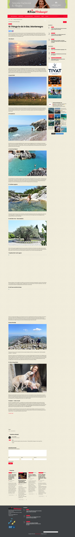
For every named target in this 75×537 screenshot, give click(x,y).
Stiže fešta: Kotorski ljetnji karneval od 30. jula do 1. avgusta (58, 54)
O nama (46, 16)
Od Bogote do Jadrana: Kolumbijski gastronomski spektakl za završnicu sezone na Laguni (33, 523)
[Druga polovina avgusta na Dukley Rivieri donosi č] (57, 129)
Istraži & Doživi (21, 16)
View (22, 475)
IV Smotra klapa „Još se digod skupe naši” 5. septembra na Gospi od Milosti (58, 35)
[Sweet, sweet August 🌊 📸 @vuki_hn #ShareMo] (64, 129)
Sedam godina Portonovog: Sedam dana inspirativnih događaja (58, 60)
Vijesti (10, 472)
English (42, 16)
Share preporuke (37, 16)
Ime (8, 457)
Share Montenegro (38, 533)
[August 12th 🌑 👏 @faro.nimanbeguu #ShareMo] (51, 129)
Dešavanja (21, 472)
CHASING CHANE (10, 413)
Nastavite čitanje (21, 499)
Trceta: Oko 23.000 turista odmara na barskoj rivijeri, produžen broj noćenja (58, 29)
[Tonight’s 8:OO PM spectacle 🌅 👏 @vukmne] (51, 117)
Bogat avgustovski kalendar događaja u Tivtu (58, 49)
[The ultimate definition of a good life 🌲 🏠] (57, 117)
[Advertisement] (27, 421)
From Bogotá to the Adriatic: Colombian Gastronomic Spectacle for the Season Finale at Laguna (58, 41)
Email (22, 457)
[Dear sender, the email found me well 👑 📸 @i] (64, 111)
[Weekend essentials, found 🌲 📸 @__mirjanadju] (51, 111)
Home (9, 19)
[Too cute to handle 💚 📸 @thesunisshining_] (57, 123)
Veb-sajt (35, 457)
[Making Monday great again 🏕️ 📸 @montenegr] (51, 123)
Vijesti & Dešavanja (14, 16)
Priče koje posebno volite (29, 16)
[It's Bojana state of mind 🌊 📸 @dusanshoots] (57, 111)
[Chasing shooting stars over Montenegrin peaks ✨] (64, 123)
